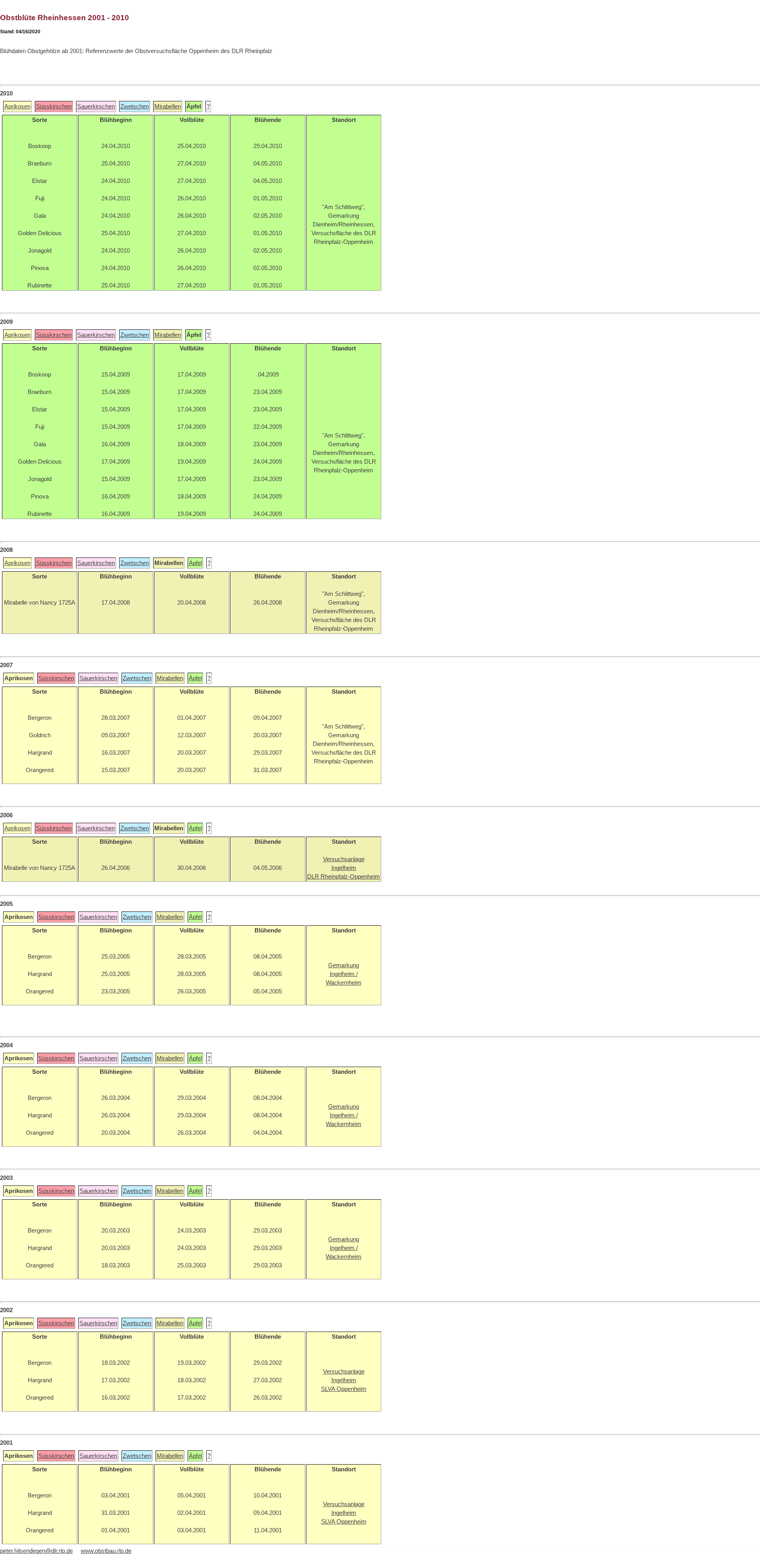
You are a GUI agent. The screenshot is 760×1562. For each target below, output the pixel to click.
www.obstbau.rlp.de (106, 1551)
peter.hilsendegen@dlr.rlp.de (36, 1551)
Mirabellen (167, 106)
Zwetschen (134, 106)
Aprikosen (17, 106)
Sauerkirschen (96, 106)
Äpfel (195, 563)
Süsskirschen (54, 106)
